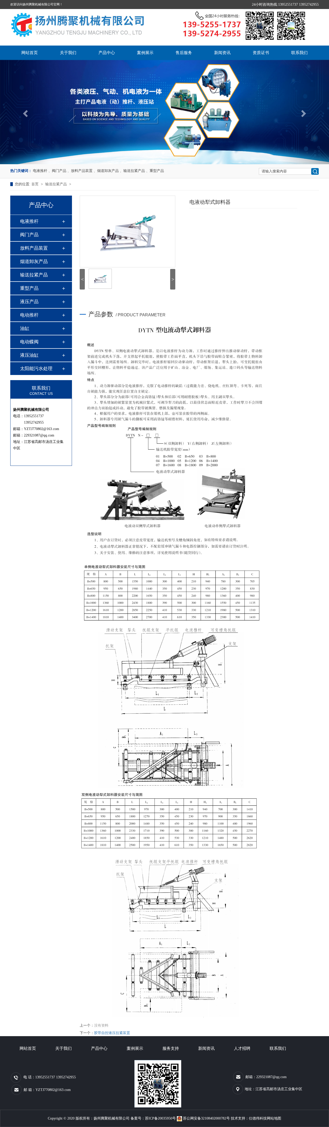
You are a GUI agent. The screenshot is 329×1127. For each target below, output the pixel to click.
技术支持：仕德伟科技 (249, 1118)
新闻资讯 (222, 52)
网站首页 (29, 52)
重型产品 (29, 288)
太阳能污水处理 (36, 368)
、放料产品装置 (80, 171)
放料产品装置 (34, 248)
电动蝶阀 (29, 341)
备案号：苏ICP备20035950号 (153, 1118)
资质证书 (261, 52)
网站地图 (274, 1118)
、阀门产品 (57, 171)
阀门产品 (29, 234)
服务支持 (170, 1048)
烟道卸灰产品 (34, 261)
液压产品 (29, 301)
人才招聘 (242, 1048)
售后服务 (184, 52)
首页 (35, 184)
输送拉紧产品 (56, 184)
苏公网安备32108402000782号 (206, 1118)
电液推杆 (40, 171)
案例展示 (145, 52)
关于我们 (68, 52)
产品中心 (106, 52)
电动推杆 (29, 315)
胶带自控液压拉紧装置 (112, 1033)
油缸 (24, 328)
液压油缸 (29, 355)
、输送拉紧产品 (132, 171)
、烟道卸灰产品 (106, 171)
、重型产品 (155, 171)
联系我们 (299, 52)
